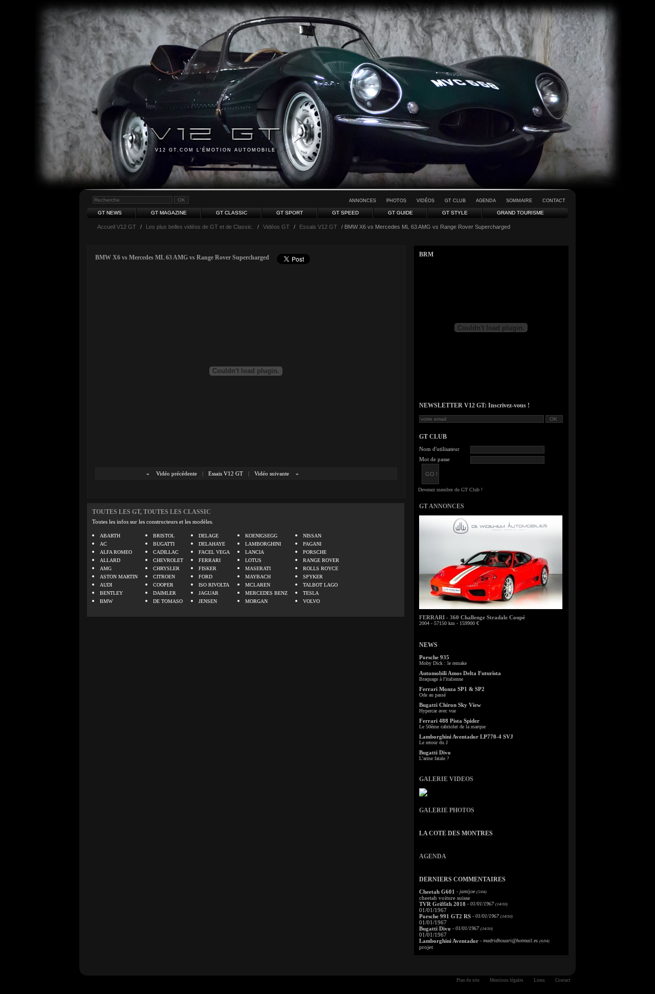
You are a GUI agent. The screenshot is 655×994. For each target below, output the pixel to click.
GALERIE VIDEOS (446, 779)
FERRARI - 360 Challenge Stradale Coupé (472, 617)
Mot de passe (434, 459)
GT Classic (231, 212)
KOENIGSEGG (261, 535)
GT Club (455, 200)
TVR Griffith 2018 (442, 904)
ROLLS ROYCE (320, 568)
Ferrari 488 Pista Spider (449, 721)
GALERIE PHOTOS (446, 810)
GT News (110, 212)
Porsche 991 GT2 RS (445, 916)
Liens (539, 980)
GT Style (455, 212)
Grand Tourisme (520, 212)
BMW (106, 601)
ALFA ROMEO (116, 552)
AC (103, 544)
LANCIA (254, 552)
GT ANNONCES (441, 506)
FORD (205, 576)
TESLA (311, 593)
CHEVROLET (168, 560)
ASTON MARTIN (119, 576)
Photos (396, 200)
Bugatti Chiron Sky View (450, 705)
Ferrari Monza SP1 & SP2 (452, 689)
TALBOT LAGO (320, 585)
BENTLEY (111, 593)
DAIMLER (164, 593)
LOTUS (253, 560)
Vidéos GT (276, 227)
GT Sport (289, 212)
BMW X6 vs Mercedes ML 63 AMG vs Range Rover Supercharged (182, 257)
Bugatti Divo (435, 752)
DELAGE (209, 535)
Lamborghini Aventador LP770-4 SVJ (466, 736)
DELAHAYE (212, 544)
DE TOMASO (168, 601)
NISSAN (312, 535)
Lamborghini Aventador (448, 941)
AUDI (106, 585)
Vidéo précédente (176, 473)
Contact (553, 200)
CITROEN (164, 576)
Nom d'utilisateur (439, 449)
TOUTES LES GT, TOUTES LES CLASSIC (151, 511)
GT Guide (400, 212)
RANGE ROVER (321, 560)
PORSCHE (314, 552)
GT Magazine (169, 212)
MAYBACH (258, 576)
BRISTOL (163, 535)
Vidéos (425, 200)
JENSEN (208, 601)
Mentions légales (506, 980)
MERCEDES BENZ (266, 593)
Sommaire (519, 200)
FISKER (207, 568)
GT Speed (345, 212)
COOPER (163, 585)
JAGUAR (209, 593)
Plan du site (467, 980)
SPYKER (313, 576)
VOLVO (311, 601)
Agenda (486, 200)
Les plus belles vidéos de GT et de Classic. (199, 227)
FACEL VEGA (214, 552)
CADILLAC (166, 552)
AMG (106, 568)
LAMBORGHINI (263, 544)
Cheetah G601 (437, 892)
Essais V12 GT (318, 227)
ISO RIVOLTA (214, 585)
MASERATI (258, 568)
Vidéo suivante (271, 473)
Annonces (362, 200)
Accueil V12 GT (116, 227)
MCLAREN (257, 585)
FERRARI (210, 560)
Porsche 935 (434, 657)
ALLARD (110, 560)
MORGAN (256, 601)
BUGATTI (163, 544)
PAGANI (312, 544)
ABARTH (110, 535)
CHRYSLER (166, 568)
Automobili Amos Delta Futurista (460, 673)
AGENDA (432, 856)
